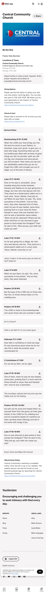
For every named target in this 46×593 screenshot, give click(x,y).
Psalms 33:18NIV (12, 288)
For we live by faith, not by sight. (18, 364)
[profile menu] (40, 4)
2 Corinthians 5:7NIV (14, 360)
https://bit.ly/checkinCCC (14, 122)
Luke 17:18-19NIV (12, 432)
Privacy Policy (15, 573)
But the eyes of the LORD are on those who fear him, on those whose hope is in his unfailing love (23, 294)
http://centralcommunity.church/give (19, 105)
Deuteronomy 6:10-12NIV (15, 139)
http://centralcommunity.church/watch (19, 476)
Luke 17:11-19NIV (12, 179)
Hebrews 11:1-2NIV (13, 339)
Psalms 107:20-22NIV (14, 405)
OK (40, 572)
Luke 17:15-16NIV (12, 373)
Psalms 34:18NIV (12, 307)
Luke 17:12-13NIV (12, 238)
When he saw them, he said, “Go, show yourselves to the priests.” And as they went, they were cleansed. (21, 276)
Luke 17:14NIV (10, 270)
